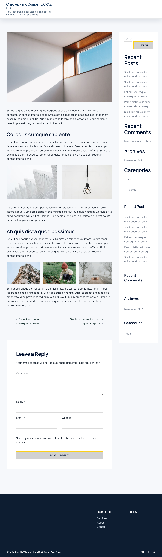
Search (128, 38)
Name (20, 401)
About (100, 522)
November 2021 (133, 160)
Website (66, 417)
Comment (23, 373)
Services (102, 518)
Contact (101, 526)
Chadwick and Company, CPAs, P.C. (29, 6)
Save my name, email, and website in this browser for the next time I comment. (57, 440)
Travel (127, 179)
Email (20, 417)
